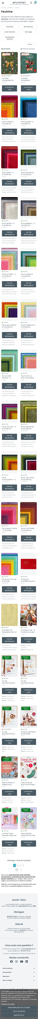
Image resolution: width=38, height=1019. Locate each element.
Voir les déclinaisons (9, 131)
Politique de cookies (8, 1004)
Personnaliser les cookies (19, 1007)
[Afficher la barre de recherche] (31, 3)
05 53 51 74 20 (25, 951)
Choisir (30, 44)
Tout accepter (19, 1011)
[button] (19, 968)
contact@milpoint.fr (28, 949)
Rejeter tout (19, 1015)
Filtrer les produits (27, 49)
